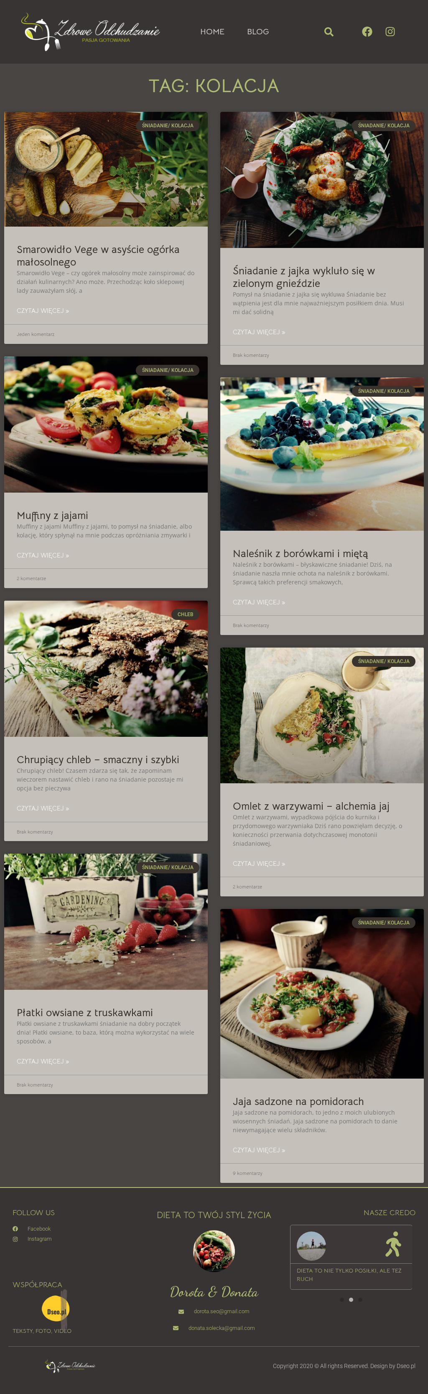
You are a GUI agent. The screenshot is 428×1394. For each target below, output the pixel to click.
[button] (329, 31)
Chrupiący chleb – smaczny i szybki (98, 759)
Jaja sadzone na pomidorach (298, 1101)
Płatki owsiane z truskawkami (85, 1012)
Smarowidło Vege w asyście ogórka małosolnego (98, 255)
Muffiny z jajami (52, 515)
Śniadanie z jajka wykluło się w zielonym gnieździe (304, 277)
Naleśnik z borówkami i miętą (300, 553)
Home (212, 32)
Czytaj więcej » (43, 311)
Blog (258, 32)
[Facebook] (367, 31)
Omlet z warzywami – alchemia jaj (311, 806)
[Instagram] (390, 31)
